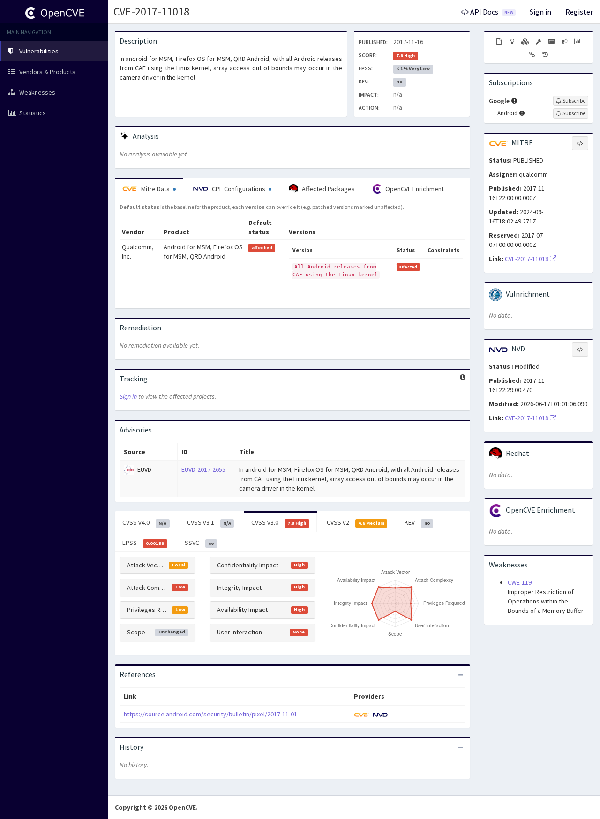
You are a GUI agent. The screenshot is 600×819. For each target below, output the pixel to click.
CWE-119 (520, 582)
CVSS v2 (355, 522)
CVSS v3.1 (209, 522)
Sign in (540, 11)
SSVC (199, 542)
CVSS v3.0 (278, 522)
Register (579, 11)
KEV (417, 522)
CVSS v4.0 (144, 522)
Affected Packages (327, 189)
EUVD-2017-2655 (203, 469)
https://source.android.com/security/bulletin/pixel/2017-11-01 (210, 714)
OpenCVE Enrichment (414, 189)
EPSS (143, 542)
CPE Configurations (238, 189)
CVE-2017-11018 (151, 11)
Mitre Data (155, 189)
